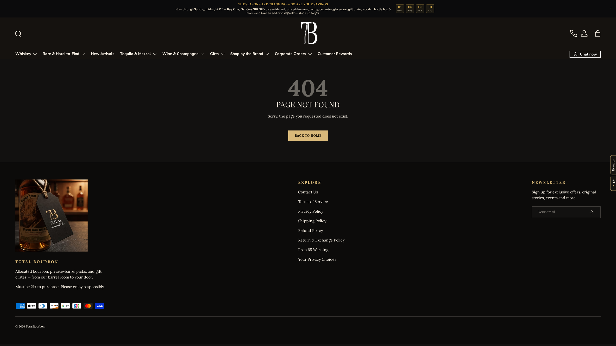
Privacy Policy (310, 211)
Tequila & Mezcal (135, 53)
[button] (597, 33)
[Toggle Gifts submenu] (222, 54)
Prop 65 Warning (313, 249)
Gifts (214, 53)
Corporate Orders (290, 53)
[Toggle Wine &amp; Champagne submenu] (202, 54)
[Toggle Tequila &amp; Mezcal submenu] (155, 54)
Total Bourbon (35, 326)
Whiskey (23, 53)
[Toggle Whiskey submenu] (35, 54)
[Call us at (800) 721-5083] (573, 33)
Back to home (308, 135)
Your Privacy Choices (317, 259)
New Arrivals (102, 53)
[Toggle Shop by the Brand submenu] (267, 54)
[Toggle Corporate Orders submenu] (310, 54)
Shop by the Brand (246, 53)
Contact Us (308, 192)
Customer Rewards (335, 53)
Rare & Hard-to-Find (61, 53)
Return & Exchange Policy (321, 240)
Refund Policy (310, 230)
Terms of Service (313, 201)
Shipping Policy (312, 220)
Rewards (613, 165)
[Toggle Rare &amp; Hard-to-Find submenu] (83, 54)
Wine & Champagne (180, 53)
